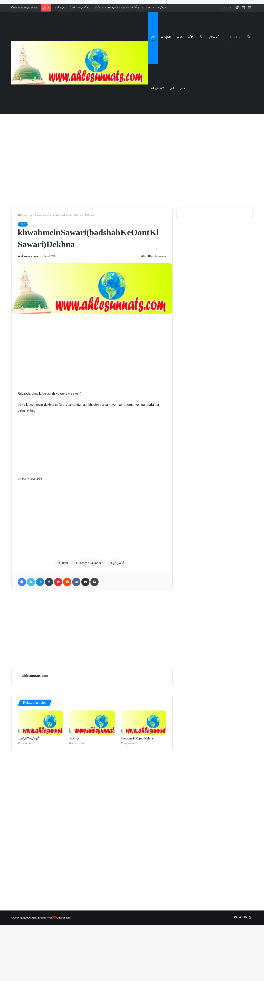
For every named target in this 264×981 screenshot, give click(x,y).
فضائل (190, 37)
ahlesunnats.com (30, 257)
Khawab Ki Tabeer (90, 563)
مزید (181, 88)
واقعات (180, 37)
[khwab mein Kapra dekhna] (143, 722)
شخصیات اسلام (214, 37)
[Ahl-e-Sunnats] (79, 62)
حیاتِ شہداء (74, 738)
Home (23, 215)
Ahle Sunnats (63, 918)
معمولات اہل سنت (157, 88)
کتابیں (172, 88)
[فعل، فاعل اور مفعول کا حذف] (40, 722)
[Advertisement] (132, 168)
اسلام (153, 37)
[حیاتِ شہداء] (92, 722)
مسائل (201, 37)
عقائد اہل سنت (166, 37)
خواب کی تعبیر (118, 563)
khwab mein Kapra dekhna (137, 738)
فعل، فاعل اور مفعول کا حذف (28, 738)
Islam (64, 563)
